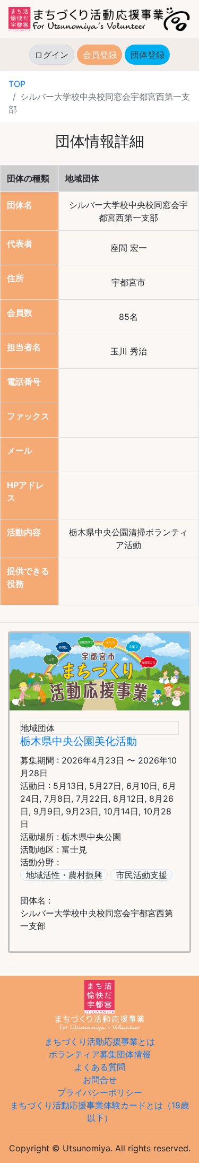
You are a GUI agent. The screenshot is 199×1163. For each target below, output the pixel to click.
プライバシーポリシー (99, 1092)
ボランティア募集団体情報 (100, 1054)
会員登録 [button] (100, 54)
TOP (16, 84)
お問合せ (100, 1079)
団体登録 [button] (150, 54)
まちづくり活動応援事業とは (100, 1041)
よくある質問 (99, 1067)
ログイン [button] (51, 54)
